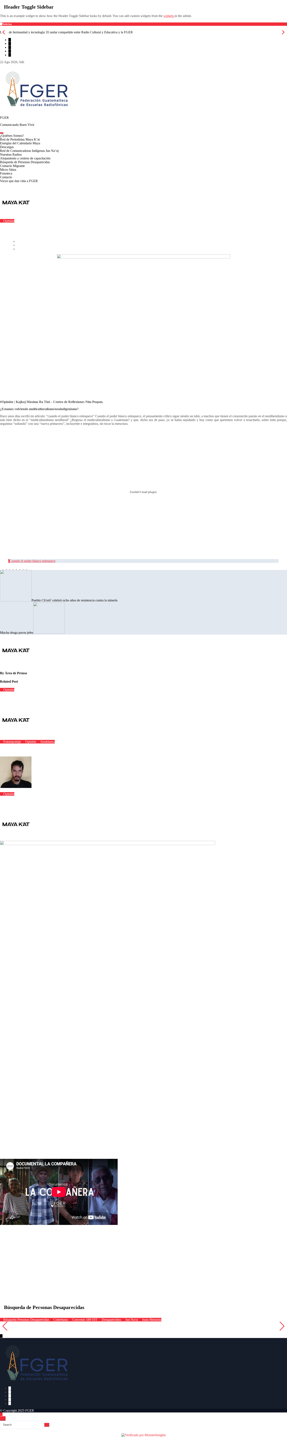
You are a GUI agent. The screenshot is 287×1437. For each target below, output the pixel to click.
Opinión (8, 221)
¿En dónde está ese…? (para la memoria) (23, 697)
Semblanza (47, 741)
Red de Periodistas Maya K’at (20, 139)
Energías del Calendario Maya (20, 143)
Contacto (6, 177)
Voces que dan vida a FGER (19, 181)
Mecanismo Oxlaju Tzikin (213, 217)
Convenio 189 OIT (84, 1319)
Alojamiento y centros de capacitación (25, 158)
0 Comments (85, 217)
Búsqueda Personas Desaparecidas (26, 1319)
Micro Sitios (8, 169)
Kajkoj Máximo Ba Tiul (178, 217)
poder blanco (254, 217)
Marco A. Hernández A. (48, 787)
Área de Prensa (16, 673)
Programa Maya (276, 217)
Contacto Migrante (12, 166)
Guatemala (152, 217)
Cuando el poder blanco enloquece (32, 561)
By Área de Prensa (45, 217)
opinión (238, 217)
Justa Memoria (151, 1319)
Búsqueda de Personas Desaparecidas (25, 162)
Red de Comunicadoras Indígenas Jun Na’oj (29, 151)
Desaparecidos (111, 1319)
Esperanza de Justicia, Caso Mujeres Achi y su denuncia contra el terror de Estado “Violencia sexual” (70, 1328)
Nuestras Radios (11, 154)
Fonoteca (6, 173)
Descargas (7, 147)
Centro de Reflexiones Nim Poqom (119, 217)
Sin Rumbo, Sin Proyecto (14, 802)
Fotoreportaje (12, 741)
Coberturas (61, 1319)
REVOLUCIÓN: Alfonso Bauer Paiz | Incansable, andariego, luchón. (39, 749)
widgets (169, 16)
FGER (4, 117)
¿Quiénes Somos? (12, 135)
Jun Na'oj (131, 1319)
